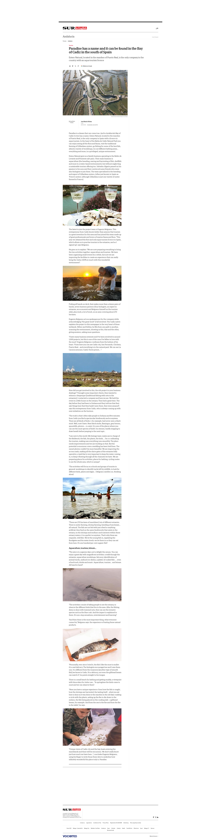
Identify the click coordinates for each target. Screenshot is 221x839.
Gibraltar (113, 828)
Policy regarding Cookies (135, 822)
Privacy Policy (106, 822)
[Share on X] (75, 66)
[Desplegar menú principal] (157, 28)
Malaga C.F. (146, 828)
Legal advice (89, 822)
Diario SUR (69, 828)
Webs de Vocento (153, 836)
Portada (64, 41)
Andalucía (68, 36)
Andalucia (70, 41)
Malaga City (86, 828)
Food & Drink (129, 828)
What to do (136, 828)
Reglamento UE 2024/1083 (116, 822)
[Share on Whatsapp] (70, 66)
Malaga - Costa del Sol (78, 828)
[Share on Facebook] (73, 66)
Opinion (152, 828)
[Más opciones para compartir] (78, 66)
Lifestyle (119, 828)
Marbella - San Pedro (95, 828)
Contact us (82, 822)
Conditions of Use (97, 822)
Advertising (126, 822)
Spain (108, 828)
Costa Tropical (155, 37)
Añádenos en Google (87, 66)
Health (123, 828)
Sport (141, 828)
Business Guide (110, 830)
